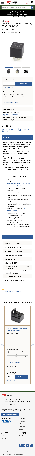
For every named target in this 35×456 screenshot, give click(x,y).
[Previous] (2, 344)
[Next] (32, 344)
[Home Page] (13, 2)
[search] (32, 7)
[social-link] (20, 445)
